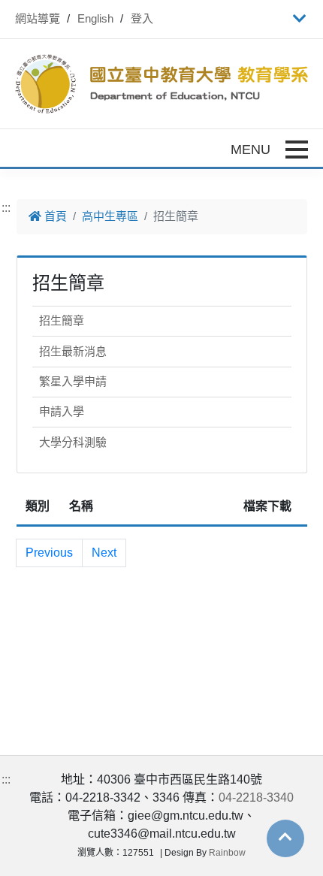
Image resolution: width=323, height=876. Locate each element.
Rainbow (227, 852)
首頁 (54, 216)
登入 (142, 18)
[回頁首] (285, 837)
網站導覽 (37, 18)
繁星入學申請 (73, 381)
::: (6, 207)
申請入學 (61, 411)
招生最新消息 (73, 351)
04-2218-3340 (256, 797)
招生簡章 (61, 320)
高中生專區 (110, 216)
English (95, 18)
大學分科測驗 (73, 442)
